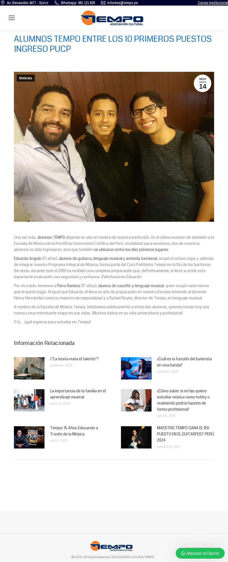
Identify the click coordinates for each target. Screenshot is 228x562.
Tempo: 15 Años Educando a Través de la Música (74, 431)
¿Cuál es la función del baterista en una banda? (184, 362)
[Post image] (29, 368)
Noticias (25, 78)
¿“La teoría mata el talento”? (74, 359)
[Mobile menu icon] (11, 17)
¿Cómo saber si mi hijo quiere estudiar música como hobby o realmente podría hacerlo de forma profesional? (183, 400)
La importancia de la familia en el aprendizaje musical (78, 394)
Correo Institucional (213, 2)
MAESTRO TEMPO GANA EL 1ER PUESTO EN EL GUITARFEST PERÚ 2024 (185, 434)
